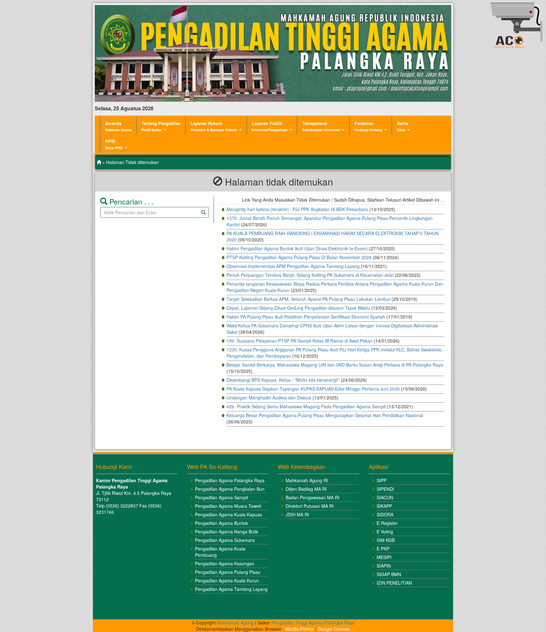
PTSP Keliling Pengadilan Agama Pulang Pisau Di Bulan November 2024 (299, 257)
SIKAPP (384, 506)
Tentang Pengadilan (161, 126)
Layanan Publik (270, 126)
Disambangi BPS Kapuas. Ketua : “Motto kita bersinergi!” (283, 380)
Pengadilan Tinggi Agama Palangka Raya (313, 622)
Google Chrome (334, 629)
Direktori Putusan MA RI (310, 506)
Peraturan (368, 126)
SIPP (381, 480)
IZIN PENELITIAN (394, 583)
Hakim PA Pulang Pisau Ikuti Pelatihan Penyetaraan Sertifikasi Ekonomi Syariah (306, 316)
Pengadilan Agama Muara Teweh (228, 506)
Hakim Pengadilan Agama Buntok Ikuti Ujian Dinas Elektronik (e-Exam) (297, 248)
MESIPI (384, 557)
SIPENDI (385, 489)
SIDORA (385, 514)
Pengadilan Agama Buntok (221, 523)
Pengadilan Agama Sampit (221, 497)
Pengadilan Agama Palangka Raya (229, 480)
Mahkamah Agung (235, 622)
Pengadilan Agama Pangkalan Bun (229, 489)
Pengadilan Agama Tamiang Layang (231, 589)
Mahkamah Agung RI (307, 480)
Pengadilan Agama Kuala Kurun (227, 580)
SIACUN (385, 497)
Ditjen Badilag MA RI (306, 489)
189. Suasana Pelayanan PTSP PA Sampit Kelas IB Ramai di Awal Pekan (300, 340)
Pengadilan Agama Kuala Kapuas (228, 514)
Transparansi (321, 126)
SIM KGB (386, 540)
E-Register (387, 523)
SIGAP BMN (389, 574)
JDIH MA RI (297, 514)
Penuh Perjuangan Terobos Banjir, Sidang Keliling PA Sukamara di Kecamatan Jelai (310, 275)
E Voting (385, 531)
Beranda (118, 126)
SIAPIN (384, 565)
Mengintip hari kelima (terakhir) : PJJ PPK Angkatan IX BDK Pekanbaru (297, 209)
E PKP (383, 548)
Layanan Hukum (214, 126)
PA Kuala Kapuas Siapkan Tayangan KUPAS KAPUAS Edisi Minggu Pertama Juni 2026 (313, 389)
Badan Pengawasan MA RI (312, 497)
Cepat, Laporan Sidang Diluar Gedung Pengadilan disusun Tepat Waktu (298, 308)
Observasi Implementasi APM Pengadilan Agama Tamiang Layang (293, 266)
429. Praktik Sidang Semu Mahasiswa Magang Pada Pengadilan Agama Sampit (306, 406)
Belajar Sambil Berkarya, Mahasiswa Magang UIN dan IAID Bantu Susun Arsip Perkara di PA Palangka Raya (335, 365)
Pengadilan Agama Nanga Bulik (226, 531)
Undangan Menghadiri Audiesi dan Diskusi (269, 397)
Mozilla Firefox (299, 629)
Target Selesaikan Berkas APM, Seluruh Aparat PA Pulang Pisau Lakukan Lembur (308, 299)
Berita (402, 126)
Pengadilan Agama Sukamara (225, 540)
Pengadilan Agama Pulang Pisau (227, 572)
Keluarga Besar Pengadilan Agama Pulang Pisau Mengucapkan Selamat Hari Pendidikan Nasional (325, 415)
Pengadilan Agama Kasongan (224, 563)
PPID (114, 144)
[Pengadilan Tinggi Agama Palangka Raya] (99, 162)
